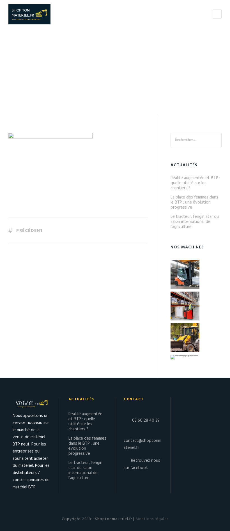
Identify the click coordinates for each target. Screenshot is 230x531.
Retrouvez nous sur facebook (142, 464)
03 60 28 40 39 (146, 420)
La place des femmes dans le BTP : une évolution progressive (194, 202)
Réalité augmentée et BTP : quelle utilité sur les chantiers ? (195, 183)
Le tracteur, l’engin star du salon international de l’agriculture (195, 221)
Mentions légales (151, 519)
